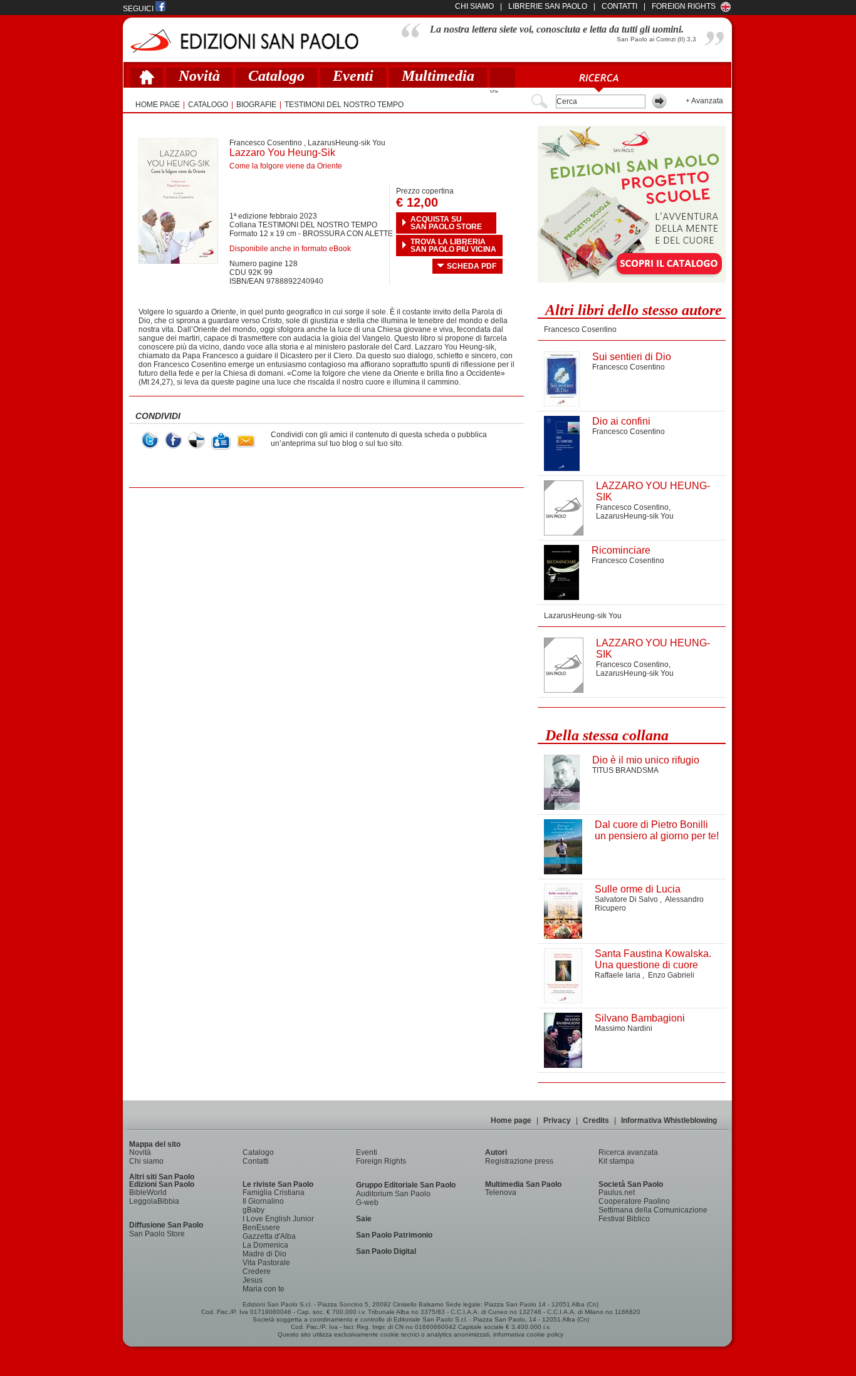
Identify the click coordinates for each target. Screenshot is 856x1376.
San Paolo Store (157, 1233)
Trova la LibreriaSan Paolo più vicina (453, 245)
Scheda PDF (471, 266)
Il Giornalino (263, 1201)
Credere (257, 1271)
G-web (367, 1202)
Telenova (500, 1192)
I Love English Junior (278, 1218)
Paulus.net (616, 1192)
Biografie (256, 104)
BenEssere (261, 1227)
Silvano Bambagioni (640, 1018)
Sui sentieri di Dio (631, 356)
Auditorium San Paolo (393, 1193)
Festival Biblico (624, 1218)
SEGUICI (139, 8)
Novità (199, 76)
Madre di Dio (264, 1253)
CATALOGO (208, 104)
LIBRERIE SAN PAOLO (547, 6)
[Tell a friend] (246, 441)
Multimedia (438, 76)
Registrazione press (519, 1161)
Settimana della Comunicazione (652, 1210)
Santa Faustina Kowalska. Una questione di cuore (653, 959)
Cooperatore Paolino (634, 1201)
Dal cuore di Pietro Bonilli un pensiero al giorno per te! (657, 830)
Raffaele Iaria (618, 975)
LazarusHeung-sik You (346, 142)
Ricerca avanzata (628, 1152)
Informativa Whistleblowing (669, 1120)
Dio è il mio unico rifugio (645, 760)
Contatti (256, 1161)
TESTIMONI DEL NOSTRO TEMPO (344, 104)
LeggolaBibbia (154, 1201)
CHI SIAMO (474, 6)
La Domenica (265, 1245)
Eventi (353, 76)
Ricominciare (621, 550)
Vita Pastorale (266, 1262)
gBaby (253, 1210)
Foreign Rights (684, 6)
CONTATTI (619, 6)
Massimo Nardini (623, 1028)
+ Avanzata (704, 100)
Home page (511, 1120)
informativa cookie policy (528, 1334)
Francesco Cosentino (265, 142)
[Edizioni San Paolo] (244, 41)
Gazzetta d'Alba (269, 1236)
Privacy (557, 1120)
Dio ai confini (621, 421)
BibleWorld (148, 1192)
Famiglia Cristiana (274, 1192)
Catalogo (276, 76)
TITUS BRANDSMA (625, 770)
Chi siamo (146, 1161)
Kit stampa (616, 1161)
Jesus (253, 1280)
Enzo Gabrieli (671, 975)
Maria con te (263, 1289)
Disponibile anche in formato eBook (290, 248)
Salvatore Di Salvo (627, 899)
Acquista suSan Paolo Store (446, 223)
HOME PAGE (157, 104)
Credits (596, 1120)
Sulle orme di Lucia (638, 889)
